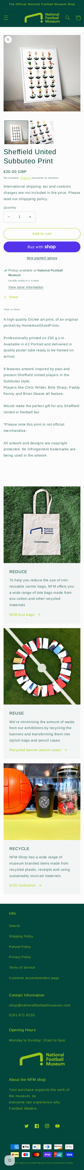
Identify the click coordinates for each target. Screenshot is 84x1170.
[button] (6, 18)
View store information (25, 287)
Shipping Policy (21, 936)
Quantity (10, 207)
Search (14, 926)
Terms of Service (22, 967)
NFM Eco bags (22, 615)
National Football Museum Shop (35, 1163)
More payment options (42, 258)
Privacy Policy (20, 957)
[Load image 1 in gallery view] (16, 132)
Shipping (25, 177)
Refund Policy (20, 947)
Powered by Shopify (63, 1163)
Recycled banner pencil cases (35, 750)
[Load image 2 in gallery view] (42, 132)
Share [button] (13, 297)
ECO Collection (22, 885)
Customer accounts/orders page (34, 978)
